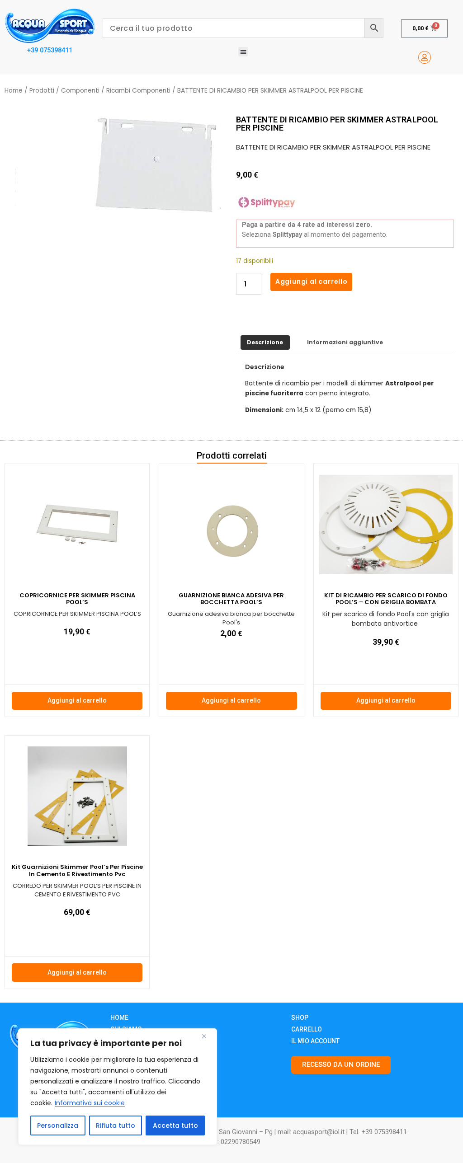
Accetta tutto (175, 1125)
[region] (117, 1086)
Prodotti (41, 90)
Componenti (80, 90)
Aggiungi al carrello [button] (77, 700)
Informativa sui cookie (90, 1102)
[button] (243, 51)
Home (14, 90)
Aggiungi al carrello (311, 281)
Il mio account (315, 1041)
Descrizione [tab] (265, 342)
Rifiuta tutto (115, 1125)
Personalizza (57, 1125)
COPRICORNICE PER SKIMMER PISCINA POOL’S (77, 599)
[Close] (207, 1036)
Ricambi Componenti (138, 90)
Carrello (306, 1029)
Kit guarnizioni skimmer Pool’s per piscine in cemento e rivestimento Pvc (77, 870)
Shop (299, 1017)
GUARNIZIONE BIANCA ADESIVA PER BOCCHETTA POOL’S (231, 599)
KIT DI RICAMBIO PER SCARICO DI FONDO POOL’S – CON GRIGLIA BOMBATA (386, 599)
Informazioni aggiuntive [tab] (345, 342)
